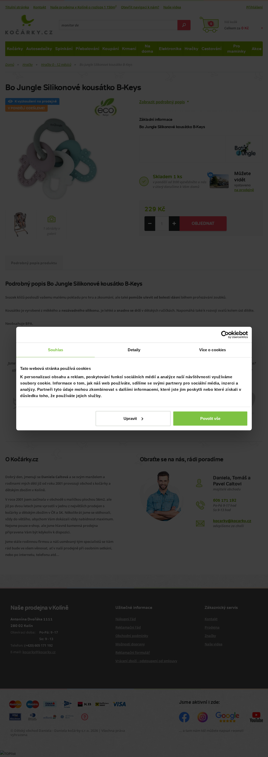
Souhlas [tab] (55, 350)
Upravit (130, 418)
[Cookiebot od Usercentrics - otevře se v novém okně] (225, 335)
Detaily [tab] (134, 350)
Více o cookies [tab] (212, 350)
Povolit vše (210, 418)
